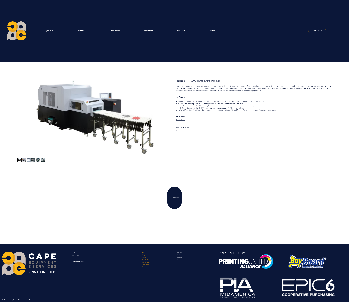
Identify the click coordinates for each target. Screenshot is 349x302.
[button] (191, 31)
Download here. (180, 120)
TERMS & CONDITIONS (78, 261)
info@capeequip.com (78, 252)
